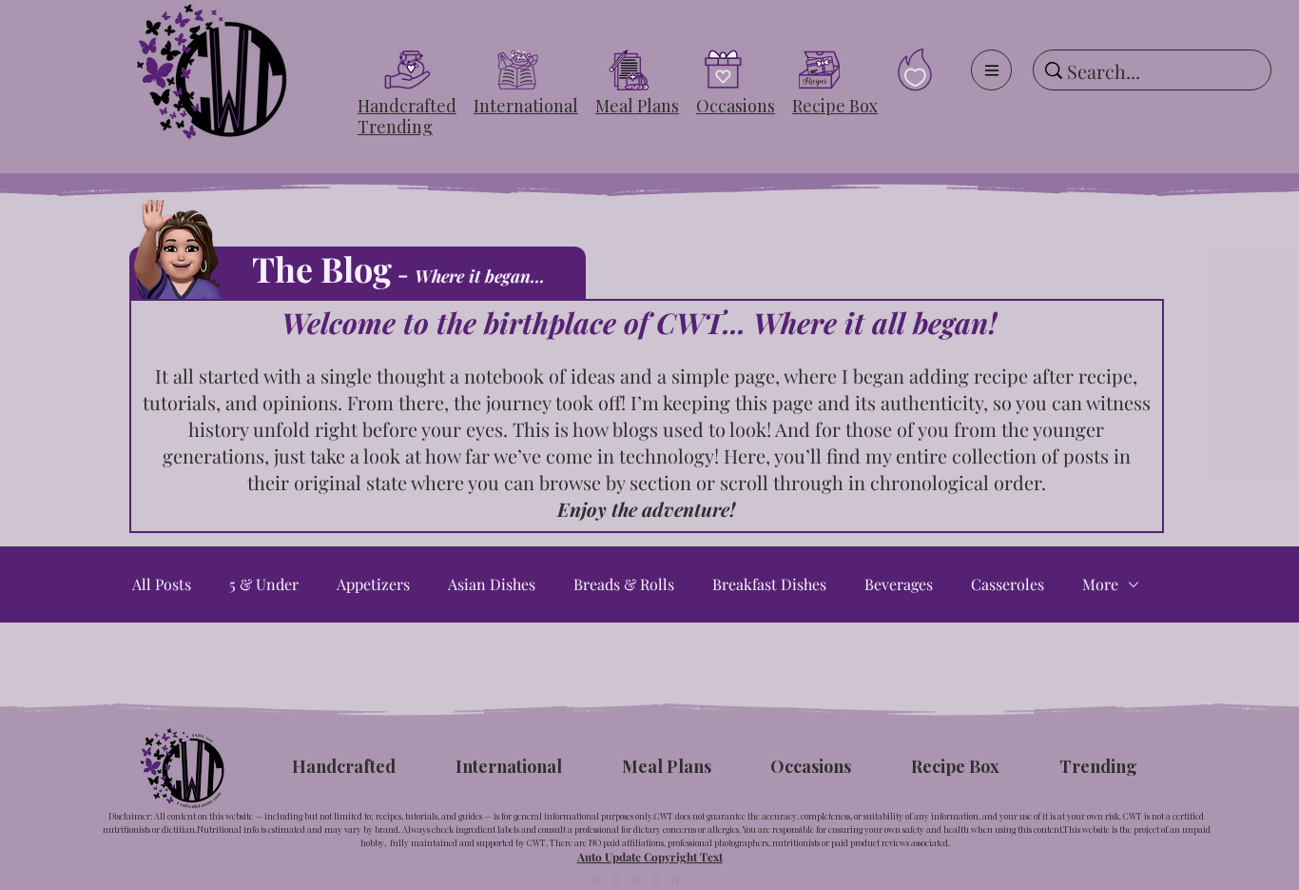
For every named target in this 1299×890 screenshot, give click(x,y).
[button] (407, 105)
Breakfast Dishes (769, 584)
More (1100, 584)
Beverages (898, 584)
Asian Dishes (491, 584)
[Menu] (991, 69)
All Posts (161, 584)
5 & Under (264, 584)
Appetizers (373, 584)
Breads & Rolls (623, 584)
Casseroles (1007, 584)
